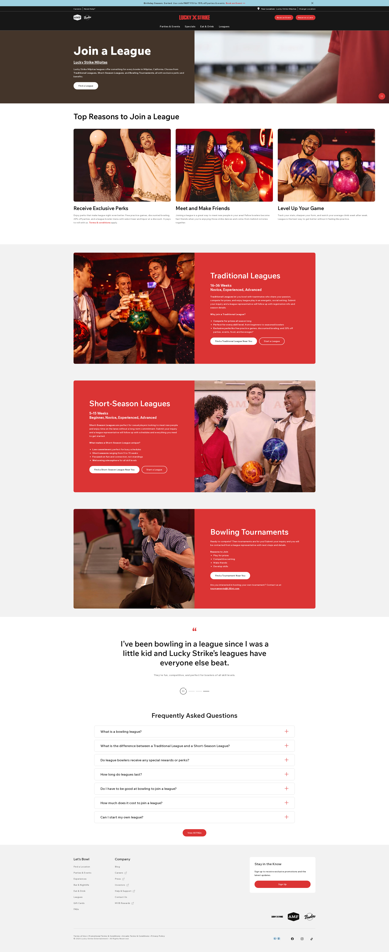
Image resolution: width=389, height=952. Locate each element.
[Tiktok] (311, 938)
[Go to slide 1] (192, 691)
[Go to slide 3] (206, 691)
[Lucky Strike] (277, 916)
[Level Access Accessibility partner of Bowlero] (277, 938)
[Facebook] (292, 938)
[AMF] (77, 17)
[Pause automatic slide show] (183, 691)
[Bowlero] (87, 17)
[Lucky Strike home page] (194, 17)
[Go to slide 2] (199, 691)
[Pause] (382, 96)
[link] (284, 17)
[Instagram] (302, 938)
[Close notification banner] (312, 3)
